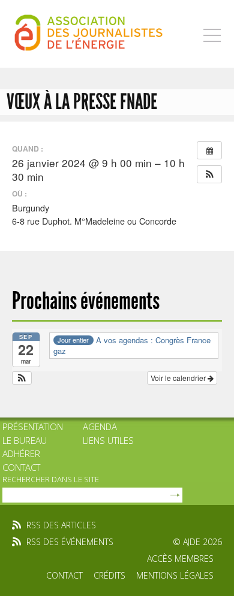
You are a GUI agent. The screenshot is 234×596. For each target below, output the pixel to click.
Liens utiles (108, 440)
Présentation (32, 426)
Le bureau (24, 440)
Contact (21, 467)
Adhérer (21, 453)
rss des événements (69, 541)
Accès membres (180, 558)
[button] (209, 174)
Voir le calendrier (179, 378)
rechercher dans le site (50, 479)
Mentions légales (175, 575)
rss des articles (61, 525)
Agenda (100, 426)
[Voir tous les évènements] (209, 150)
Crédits (109, 575)
